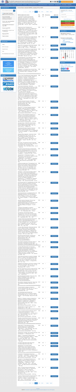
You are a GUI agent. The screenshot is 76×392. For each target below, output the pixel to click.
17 (61, 56)
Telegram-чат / (64, 66)
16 (73, 54)
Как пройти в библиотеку (65, 70)
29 (65, 52)
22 (71, 56)
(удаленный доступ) (8, 22)
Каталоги (25, 4)
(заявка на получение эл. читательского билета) (7, 17)
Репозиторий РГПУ (6, 28)
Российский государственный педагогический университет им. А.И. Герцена (39, 389)
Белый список (5, 49)
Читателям (64, 4)
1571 (33, 11)
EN (59, 1)
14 (69, 54)
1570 (30, 11)
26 (65, 57)
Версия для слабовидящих (67, 1)
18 (63, 56)
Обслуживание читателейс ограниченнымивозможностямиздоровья (8, 70)
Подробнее (63, 44)
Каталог (38, 388)
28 (63, 52)
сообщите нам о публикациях (8, 31)
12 (65, 54)
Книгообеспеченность (32, 4)
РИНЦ (3, 44)
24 (61, 57)
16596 (47, 11)
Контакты (69, 4)
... (27, 11)
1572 (36, 11)
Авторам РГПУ (58, 4)
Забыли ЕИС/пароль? (68, 19)
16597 (51, 11)
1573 (39, 11)
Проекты (14, 4)
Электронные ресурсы (42, 4)
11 (63, 54)
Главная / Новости (8, 4)
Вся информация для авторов (8, 53)
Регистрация (67, 23)
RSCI (3, 51)
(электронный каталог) (8, 14)
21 (69, 56)
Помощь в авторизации (67, 24)
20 (67, 56)
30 (67, 52)
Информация (54, 17)
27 (61, 52)
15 (71, 54)
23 (73, 56)
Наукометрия (51, 4)
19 (65, 56)
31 (69, 52)
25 (63, 57)
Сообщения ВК (70, 66)
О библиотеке (19, 4)
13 (67, 54)
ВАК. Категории (5, 46)
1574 (42, 11)
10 (61, 54)
